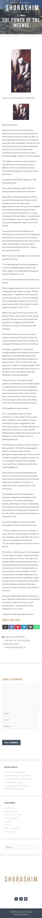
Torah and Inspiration (12, 828)
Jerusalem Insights (15, 636)
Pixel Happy (19, 914)
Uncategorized (9, 831)
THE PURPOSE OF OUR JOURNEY (17, 775)
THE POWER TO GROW (13, 782)
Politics (7, 824)
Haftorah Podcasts (11, 811)
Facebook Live (9, 808)
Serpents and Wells (15, 647)
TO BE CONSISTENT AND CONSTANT (19, 779)
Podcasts (7, 821)
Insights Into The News (13, 814)
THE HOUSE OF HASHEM (14, 772)
